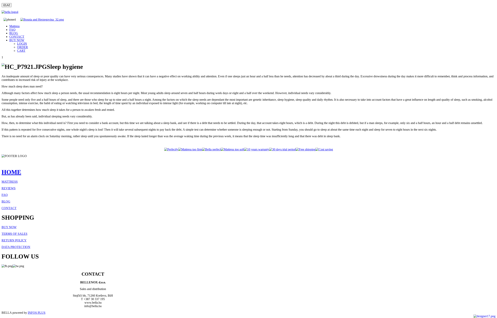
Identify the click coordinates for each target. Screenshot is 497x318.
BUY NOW (16, 40)
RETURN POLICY (14, 240)
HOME (11, 172)
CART (21, 50)
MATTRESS (10, 181)
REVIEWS (9, 188)
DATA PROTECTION (16, 247)
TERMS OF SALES (14, 233)
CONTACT (16, 36)
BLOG (13, 33)
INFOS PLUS (36, 312)
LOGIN (22, 43)
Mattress (14, 26)
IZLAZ (6, 5)
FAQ (12, 29)
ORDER (22, 47)
